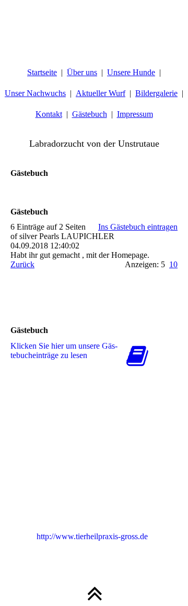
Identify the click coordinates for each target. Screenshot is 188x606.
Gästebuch (89, 114)
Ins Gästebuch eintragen (138, 226)
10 (173, 264)
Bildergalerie (156, 93)
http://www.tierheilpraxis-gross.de (92, 536)
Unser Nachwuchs (35, 93)
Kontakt (49, 114)
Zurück (22, 264)
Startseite (42, 72)
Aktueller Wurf (100, 93)
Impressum (135, 114)
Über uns (82, 72)
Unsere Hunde (131, 72)
